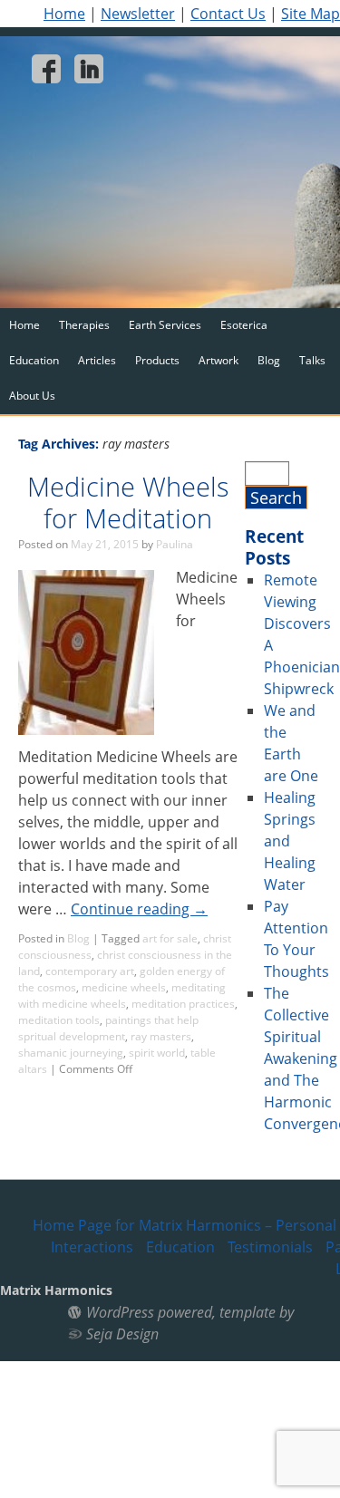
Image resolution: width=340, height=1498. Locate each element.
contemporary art (89, 971)
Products (157, 360)
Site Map (310, 14)
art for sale (170, 938)
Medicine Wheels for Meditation (128, 502)
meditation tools (59, 1020)
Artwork (218, 360)
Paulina (174, 544)
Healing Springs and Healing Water (290, 841)
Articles (97, 360)
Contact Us (228, 14)
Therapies (84, 325)
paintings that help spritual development (108, 1028)
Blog (268, 360)
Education (34, 360)
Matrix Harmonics (56, 1290)
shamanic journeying (70, 1052)
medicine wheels (124, 987)
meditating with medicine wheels (122, 995)
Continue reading (139, 909)
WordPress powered (149, 1312)
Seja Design (122, 1334)
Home (64, 14)
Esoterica (243, 325)
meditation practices (183, 1003)
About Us (32, 395)
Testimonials (270, 1247)
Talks (312, 360)
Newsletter (138, 14)
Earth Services (165, 325)
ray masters (161, 1036)
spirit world (157, 1052)
